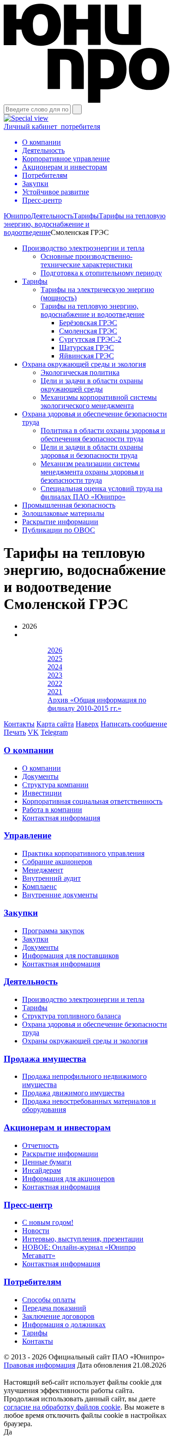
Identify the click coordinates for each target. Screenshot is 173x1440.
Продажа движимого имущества (73, 1093)
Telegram (54, 732)
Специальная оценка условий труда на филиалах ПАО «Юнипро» (101, 493)
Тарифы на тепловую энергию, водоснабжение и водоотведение (85, 224)
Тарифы (86, 216)
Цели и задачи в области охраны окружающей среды (92, 385)
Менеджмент (42, 870)
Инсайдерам (41, 1170)
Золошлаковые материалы (63, 513)
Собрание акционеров (57, 862)
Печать (15, 732)
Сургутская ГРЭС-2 (90, 339)
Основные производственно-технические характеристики (86, 260)
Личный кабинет (52, 126)
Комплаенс (39, 886)
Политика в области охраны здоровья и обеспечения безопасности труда (103, 435)
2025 (55, 658)
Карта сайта (55, 724)
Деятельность (52, 216)
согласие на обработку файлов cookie (62, 1407)
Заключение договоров (58, 1316)
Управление (27, 835)
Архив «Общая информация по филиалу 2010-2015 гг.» (97, 704)
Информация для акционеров (68, 1178)
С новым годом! (47, 1222)
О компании (29, 750)
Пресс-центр (28, 1205)
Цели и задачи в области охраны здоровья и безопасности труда (92, 451)
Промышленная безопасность (68, 505)
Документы (40, 776)
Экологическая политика (80, 372)
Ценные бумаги (47, 1162)
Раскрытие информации (60, 522)
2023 (55, 675)
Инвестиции (42, 793)
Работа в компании (52, 810)
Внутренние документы (60, 895)
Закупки (21, 913)
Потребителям (32, 1282)
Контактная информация (61, 818)
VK (33, 732)
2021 (55, 692)
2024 (55, 667)
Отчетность (40, 1145)
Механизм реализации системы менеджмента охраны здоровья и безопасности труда (92, 472)
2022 (55, 683)
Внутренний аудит (51, 878)
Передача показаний (54, 1308)
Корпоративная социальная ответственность (92, 801)
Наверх (87, 724)
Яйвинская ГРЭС (86, 356)
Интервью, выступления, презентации (82, 1239)
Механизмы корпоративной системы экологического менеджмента (99, 401)
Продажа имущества (45, 1059)
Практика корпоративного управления (83, 853)
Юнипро (17, 216)
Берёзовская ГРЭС (88, 323)
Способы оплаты (49, 1300)
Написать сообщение (134, 724)
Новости (35, 1231)
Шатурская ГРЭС (86, 347)
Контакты (19, 724)
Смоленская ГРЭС (88, 331)
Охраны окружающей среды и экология (85, 1041)
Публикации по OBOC (58, 530)
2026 (55, 650)
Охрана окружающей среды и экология (84, 364)
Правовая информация (39, 1365)
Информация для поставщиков (70, 956)
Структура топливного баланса (71, 1016)
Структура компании (55, 785)
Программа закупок (53, 931)
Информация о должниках (64, 1325)
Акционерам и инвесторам (57, 1127)
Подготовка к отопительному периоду (101, 273)
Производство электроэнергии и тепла (83, 248)
